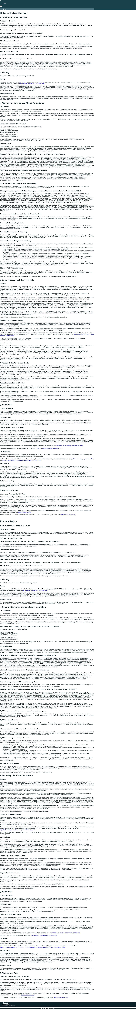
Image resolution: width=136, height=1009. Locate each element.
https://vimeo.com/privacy (25, 512)
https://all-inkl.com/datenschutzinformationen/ (31, 83)
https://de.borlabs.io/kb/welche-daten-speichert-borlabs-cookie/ (17, 829)
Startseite (5, 1003)
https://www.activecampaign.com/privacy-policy (49, 448)
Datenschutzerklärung (9, 1005)
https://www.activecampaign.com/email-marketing (69, 445)
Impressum (6, 1004)
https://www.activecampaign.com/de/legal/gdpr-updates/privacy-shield (21, 460)
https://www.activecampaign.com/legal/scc (81, 458)
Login (4, 3)
